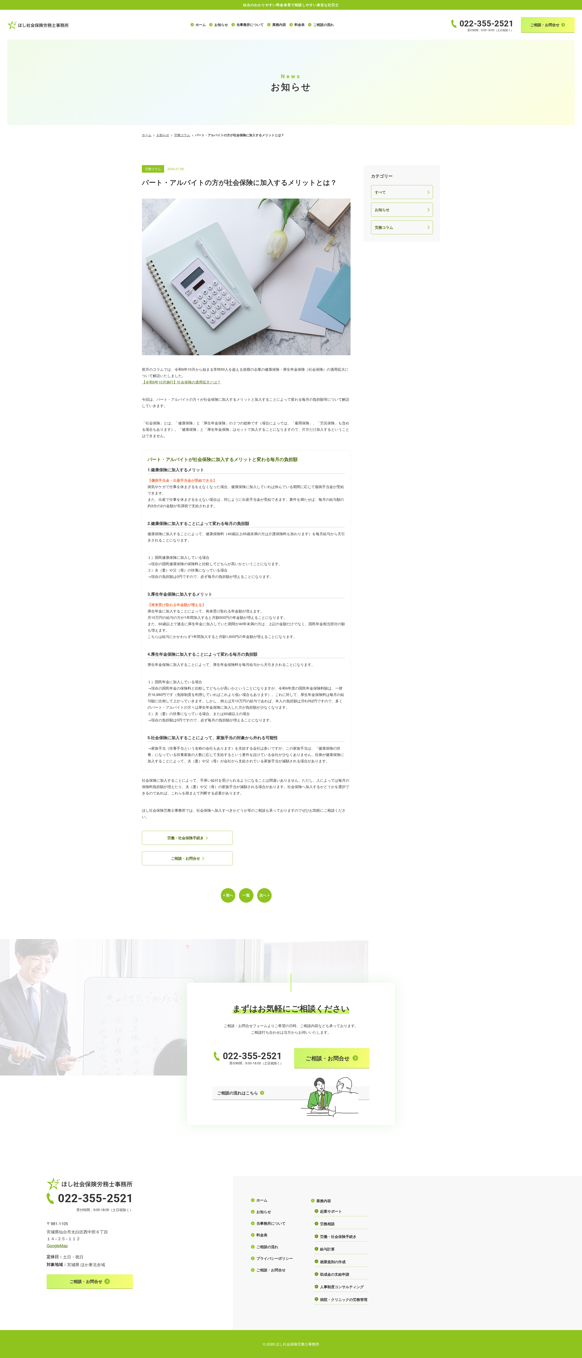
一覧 (246, 895)
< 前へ (228, 895)
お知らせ (162, 135)
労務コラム (182, 135)
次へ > (264, 895)
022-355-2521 (252, 1056)
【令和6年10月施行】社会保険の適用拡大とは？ (181, 382)
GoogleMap (57, 1245)
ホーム (146, 135)
